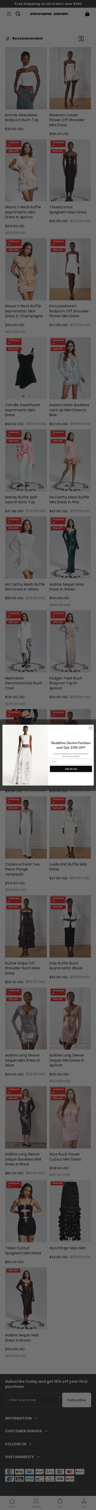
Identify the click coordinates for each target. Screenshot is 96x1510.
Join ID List (71, 768)
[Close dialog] (91, 727)
